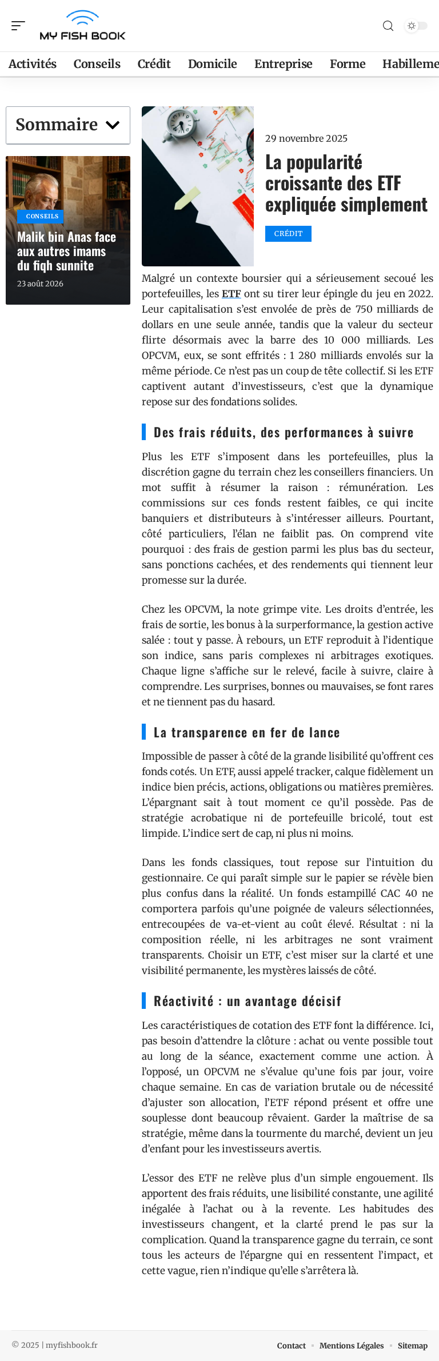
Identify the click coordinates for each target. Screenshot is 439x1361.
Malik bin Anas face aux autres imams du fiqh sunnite (66, 250)
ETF (231, 294)
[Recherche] (388, 26)
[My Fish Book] (82, 25)
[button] (113, 125)
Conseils (42, 216)
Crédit (288, 233)
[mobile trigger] (21, 25)
